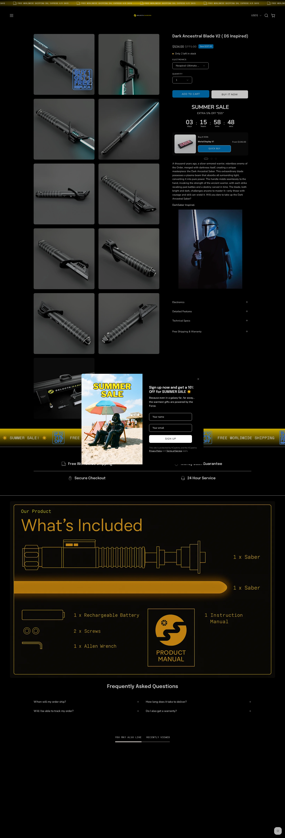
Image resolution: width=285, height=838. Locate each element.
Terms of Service (174, 450)
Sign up (170, 438)
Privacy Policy (155, 450)
